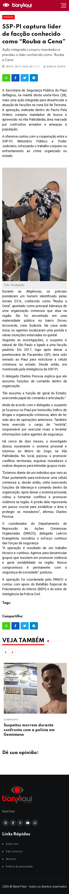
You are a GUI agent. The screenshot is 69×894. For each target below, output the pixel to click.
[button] (5, 652)
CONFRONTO (9, 719)
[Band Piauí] (18, 5)
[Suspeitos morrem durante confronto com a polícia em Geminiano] (34, 688)
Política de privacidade (19, 866)
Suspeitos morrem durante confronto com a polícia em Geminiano (27, 730)
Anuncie (11, 859)
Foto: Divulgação (14, 285)
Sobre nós (12, 844)
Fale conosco (14, 851)
